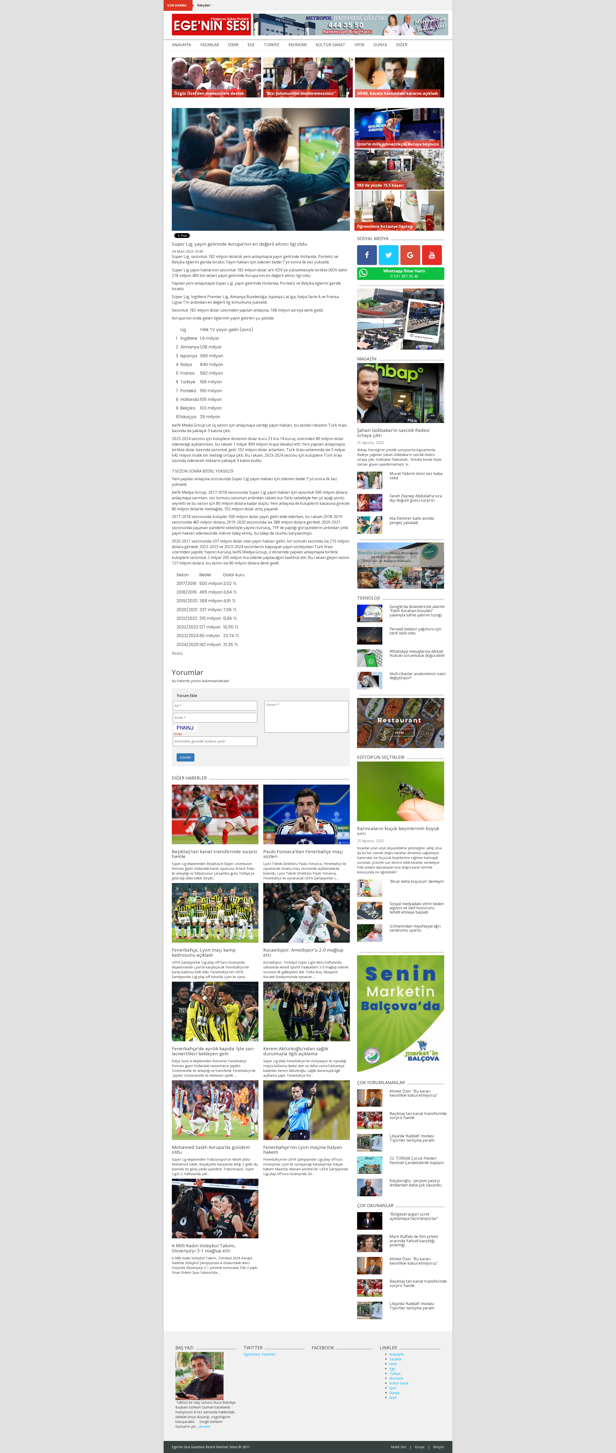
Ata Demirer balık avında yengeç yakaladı (412, 520)
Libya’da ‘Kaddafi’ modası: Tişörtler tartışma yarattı (412, 1138)
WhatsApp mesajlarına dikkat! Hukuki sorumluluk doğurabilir (417, 653)
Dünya (394, 1392)
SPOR (359, 44)
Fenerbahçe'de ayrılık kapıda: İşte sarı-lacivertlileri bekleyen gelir (213, 1051)
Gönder (185, 757)
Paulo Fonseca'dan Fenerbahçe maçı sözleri (303, 854)
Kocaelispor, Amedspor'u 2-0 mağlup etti (303, 952)
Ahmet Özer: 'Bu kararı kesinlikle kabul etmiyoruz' (414, 1093)
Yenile (177, 734)
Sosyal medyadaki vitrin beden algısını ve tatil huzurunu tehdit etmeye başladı (417, 908)
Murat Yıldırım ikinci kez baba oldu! (416, 475)
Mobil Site (398, 1447)
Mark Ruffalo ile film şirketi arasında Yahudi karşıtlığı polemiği (414, 1241)
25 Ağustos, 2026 (370, 442)
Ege (392, 1368)
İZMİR (233, 44)
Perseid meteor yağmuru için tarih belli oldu (415, 631)
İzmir (393, 1364)
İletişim (438, 1447)
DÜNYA (380, 44)
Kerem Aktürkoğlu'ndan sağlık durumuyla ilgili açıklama (295, 1051)
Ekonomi (396, 1378)
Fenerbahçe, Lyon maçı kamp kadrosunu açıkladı (204, 952)
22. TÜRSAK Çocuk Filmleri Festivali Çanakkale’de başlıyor (417, 1160)
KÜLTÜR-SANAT (330, 44)
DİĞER (401, 44)
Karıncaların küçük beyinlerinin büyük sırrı (398, 831)
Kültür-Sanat (399, 1383)
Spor (393, 1388)
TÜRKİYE (271, 44)
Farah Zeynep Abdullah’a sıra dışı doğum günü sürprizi (416, 498)
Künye (419, 1447)
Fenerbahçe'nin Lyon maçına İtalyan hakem (302, 1149)
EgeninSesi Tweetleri (260, 1354)
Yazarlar (395, 1359)
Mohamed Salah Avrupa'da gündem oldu (211, 1149)
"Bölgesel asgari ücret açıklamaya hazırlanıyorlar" (414, 1216)
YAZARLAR (209, 44)
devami (204, 1426)
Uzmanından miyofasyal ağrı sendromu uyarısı (415, 928)
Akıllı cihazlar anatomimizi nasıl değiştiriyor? (417, 676)
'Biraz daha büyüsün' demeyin (417, 881)
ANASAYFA (181, 44)
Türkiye (395, 1373)
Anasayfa (396, 1354)
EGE (251, 44)
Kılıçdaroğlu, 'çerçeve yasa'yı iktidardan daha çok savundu (247, 5)
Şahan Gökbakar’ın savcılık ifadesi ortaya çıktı (393, 432)
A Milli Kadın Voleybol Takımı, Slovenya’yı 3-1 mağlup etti (204, 1248)
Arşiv (393, 1397)
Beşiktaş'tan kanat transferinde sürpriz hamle (214, 854)
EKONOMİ (298, 44)
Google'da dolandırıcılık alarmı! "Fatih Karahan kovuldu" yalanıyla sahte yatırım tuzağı (417, 611)
